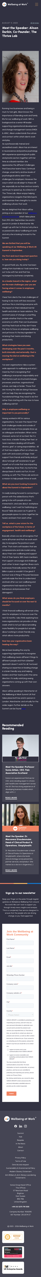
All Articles (35, 23)
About (20, 1147)
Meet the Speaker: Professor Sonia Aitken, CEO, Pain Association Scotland (19, 770)
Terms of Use (20, 1161)
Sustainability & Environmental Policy (20, 1168)
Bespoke (20, 1140)
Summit (20, 1133)
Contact (20, 1150)
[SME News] (13, 1268)
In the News (20, 1144)
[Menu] (36, 4)
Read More (11, 798)
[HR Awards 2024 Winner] (13, 1252)
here (24, 708)
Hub (20, 1137)
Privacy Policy (20, 1158)
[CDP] (13, 1237)
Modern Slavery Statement (21, 1171)
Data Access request (20, 1165)
